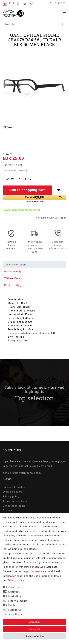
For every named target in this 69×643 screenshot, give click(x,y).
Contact (7, 510)
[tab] (34, 264)
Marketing (14, 596)
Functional (15, 609)
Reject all (34, 629)
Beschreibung (12, 271)
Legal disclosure (12, 491)
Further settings (12, 614)
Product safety (13, 285)
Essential (14, 587)
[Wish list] (31, 3)
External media (17, 600)
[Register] (25, 3)
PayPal (12, 605)
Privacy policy (11, 496)
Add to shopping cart (27, 190)
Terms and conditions (15, 501)
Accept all (34, 621)
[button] (34, 199)
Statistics (14, 591)
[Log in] (18, 3)
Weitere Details (13, 278)
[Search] (62, 24)
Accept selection (34, 636)
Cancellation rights (14, 505)
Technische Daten (15, 264)
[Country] (5, 3)
